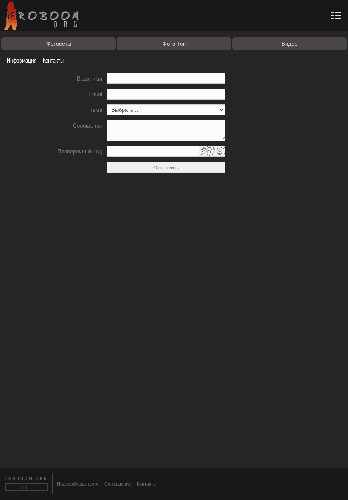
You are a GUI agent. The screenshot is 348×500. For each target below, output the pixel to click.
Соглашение (117, 483)
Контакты (53, 60)
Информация (21, 60)
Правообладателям (78, 483)
